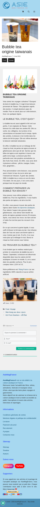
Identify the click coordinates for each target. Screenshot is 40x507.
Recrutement (7, 428)
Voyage (11, 60)
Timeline (6, 450)
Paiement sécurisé (9, 425)
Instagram (8, 466)
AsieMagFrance (7, 56)
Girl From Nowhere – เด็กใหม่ (16, 315)
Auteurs (6, 454)
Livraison (6, 421)
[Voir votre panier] (23, 12)
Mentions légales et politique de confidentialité (19, 418)
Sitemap (6, 447)
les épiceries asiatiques (26, 208)
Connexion (33, 325)
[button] (28, 12)
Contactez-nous (8, 435)
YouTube (19, 466)
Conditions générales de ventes (14, 415)
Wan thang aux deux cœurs (16, 312)
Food (4, 60)
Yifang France (23, 269)
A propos (6, 431)
